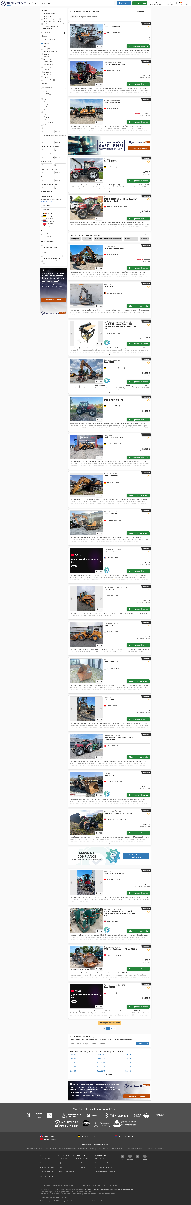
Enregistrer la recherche (110, 1023)
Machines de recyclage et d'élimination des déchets (76, 1149)
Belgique (47, 202)
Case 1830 (101, 1059)
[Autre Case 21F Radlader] (86, 36)
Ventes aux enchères (51, 247)
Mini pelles (75, 239)
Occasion (47, 236)
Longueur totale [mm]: (48, 154)
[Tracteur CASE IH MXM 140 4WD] (86, 409)
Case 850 (128, 1067)
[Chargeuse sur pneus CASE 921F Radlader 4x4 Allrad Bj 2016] (86, 958)
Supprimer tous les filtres (89, 17)
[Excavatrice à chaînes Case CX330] (86, 371)
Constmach (48, 62)
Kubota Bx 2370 (131, 239)
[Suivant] (101, 36)
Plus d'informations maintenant (136, 855)
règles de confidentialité (70, 1201)
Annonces (48, 245)
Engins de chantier (51, 14)
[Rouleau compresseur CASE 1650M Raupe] (86, 111)
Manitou (47, 75)
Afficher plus (110, 1074)
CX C (48, 96)
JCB (45, 77)
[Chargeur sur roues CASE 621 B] (86, 634)
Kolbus (47, 67)
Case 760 (128, 1063)
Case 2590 (101, 1067)
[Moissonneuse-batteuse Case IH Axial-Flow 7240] (86, 73)
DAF (46, 69)
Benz (46, 49)
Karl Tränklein (49, 80)
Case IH (46, 46)
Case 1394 (73, 1071)
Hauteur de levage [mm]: (49, 184)
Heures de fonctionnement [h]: (51, 146)
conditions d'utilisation (92, 1201)
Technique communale (52, 21)
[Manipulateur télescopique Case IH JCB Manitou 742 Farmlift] (86, 822)
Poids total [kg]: (46, 162)
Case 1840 (101, 1063)
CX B (48, 94)
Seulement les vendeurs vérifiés (54, 262)
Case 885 (128, 1071)
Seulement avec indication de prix (54, 136)
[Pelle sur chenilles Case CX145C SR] (86, 523)
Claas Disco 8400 (50, 1149)
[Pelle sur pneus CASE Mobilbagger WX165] (86, 257)
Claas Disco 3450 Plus (34, 1149)
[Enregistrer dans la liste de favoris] (148, 27)
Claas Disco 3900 (102, 1149)
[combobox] (53, 209)
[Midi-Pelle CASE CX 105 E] (86, 295)
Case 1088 (73, 1059)
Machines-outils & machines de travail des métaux (53, 25)
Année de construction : (49, 139)
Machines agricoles (50, 16)
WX (45, 102)
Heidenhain (48, 64)
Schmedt (47, 72)
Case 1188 (73, 1063)
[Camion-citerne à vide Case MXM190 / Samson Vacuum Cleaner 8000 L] (86, 746)
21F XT (49, 107)
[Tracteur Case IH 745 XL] (86, 170)
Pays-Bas (50, 221)
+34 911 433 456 (50, 1139)
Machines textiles (117, 1149)
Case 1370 (73, 1067)
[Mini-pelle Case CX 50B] (86, 709)
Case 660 (128, 1055)
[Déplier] (109, 56)
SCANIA (47, 59)
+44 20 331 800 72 (50, 1136)
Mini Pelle (87, 239)
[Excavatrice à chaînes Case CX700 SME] (86, 485)
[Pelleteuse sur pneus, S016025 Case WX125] (86, 598)
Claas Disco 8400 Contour (135, 1149)
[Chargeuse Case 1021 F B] (86, 784)
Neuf (45, 234)
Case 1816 (101, 1055)
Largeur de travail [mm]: (49, 169)
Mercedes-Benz (50, 51)
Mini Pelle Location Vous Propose (108, 239)
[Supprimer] (115, 3)
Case (46, 44)
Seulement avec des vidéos (53, 258)
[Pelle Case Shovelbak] (86, 671)
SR (45, 109)
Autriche (50, 224)
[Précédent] (71, 36)
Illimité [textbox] (46, 209)
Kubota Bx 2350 (147, 239)
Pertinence (140, 11)
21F (45, 104)
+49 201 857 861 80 (125, 1136)
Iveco (46, 57)
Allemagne (51, 216)
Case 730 (128, 1059)
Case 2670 (101, 1071)
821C (48, 117)
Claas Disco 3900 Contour (155, 1149)
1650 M (49, 122)
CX (45, 91)
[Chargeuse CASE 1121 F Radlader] (86, 447)
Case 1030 (73, 1055)
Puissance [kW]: (46, 177)
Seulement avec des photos (53, 256)
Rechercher (125, 3)
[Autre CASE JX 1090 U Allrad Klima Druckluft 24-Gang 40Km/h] (86, 208)
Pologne (49, 218)
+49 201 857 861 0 (88, 1136)
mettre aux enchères (139, 148)
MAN (46, 54)
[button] (188, 3)
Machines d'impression (52, 19)
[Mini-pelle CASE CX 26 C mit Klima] (86, 882)
